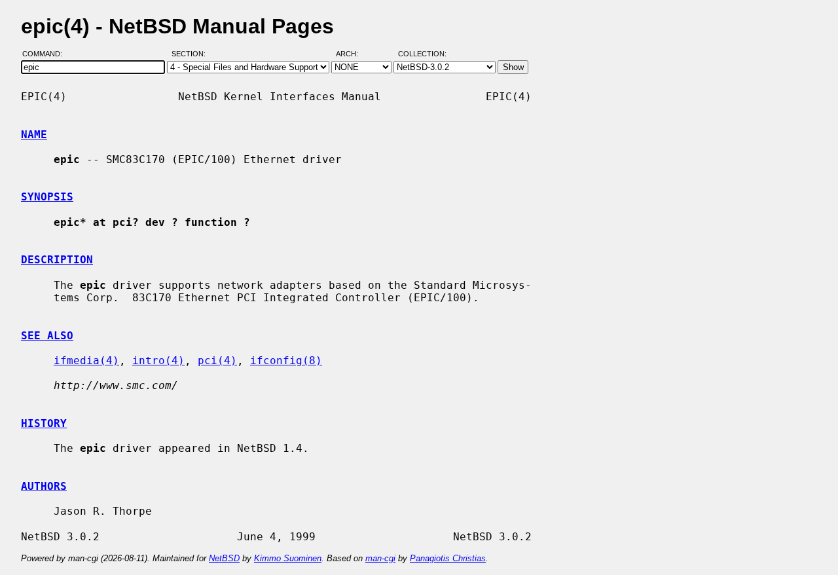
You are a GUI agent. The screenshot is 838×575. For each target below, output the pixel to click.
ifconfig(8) (286, 360)
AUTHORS (44, 486)
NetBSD (224, 558)
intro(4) (158, 360)
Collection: (422, 54)
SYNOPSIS (47, 197)
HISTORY (44, 423)
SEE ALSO (47, 335)
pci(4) (217, 360)
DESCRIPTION (57, 259)
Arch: (353, 54)
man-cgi (380, 558)
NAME (34, 134)
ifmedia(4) (86, 360)
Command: (46, 54)
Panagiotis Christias (448, 558)
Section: (191, 54)
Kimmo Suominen (287, 558)
